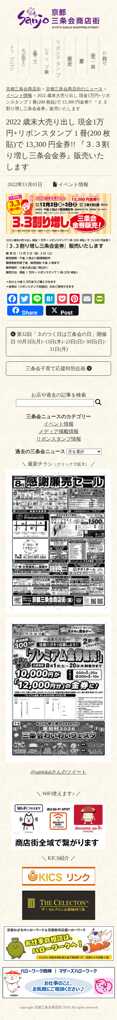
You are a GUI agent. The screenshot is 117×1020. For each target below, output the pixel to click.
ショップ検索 (46, 55)
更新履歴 (81, 55)
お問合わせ (104, 55)
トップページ (12, 55)
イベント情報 (59, 424)
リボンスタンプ (58, 55)
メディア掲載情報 (59, 431)
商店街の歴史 (69, 55)
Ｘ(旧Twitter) (23, 55)
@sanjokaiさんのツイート (58, 772)
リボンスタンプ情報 (58, 439)
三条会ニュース (35, 55)
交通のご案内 (93, 55)
